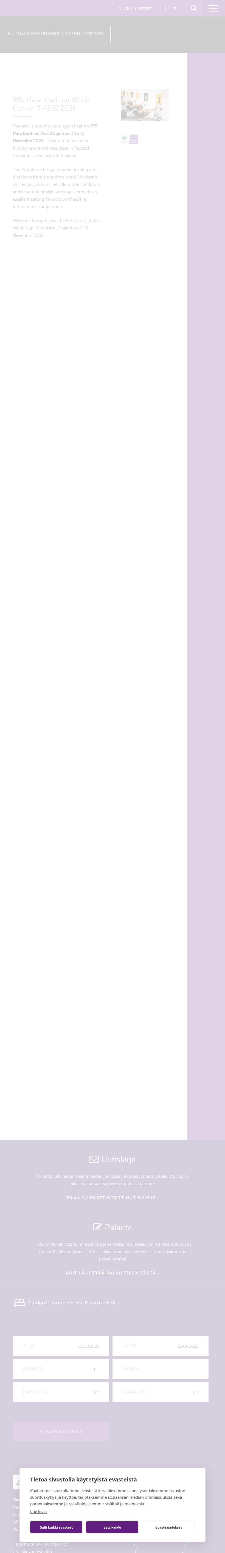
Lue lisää (38, 1511)
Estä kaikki (112, 1527)
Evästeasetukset (168, 1527)
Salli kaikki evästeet (56, 1527)
